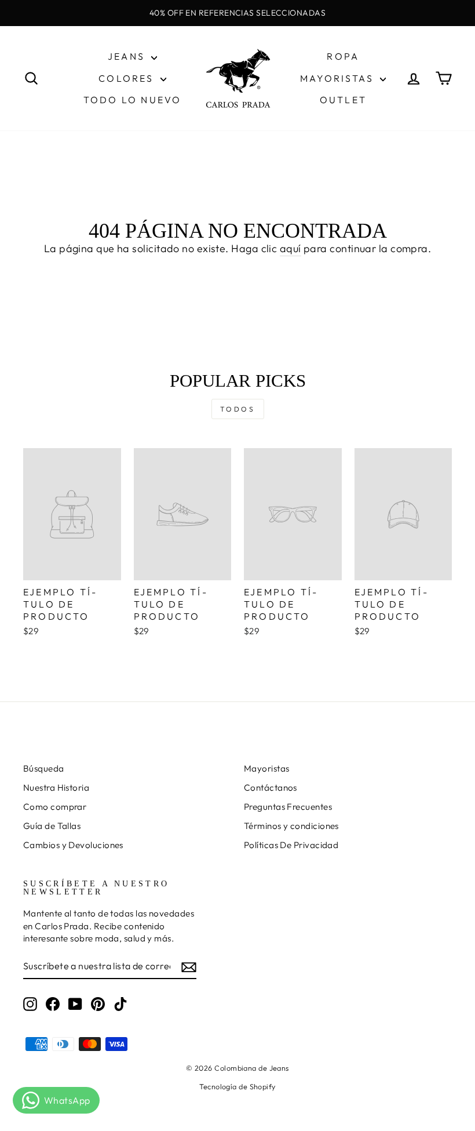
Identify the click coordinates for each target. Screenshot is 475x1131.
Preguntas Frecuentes (288, 806)
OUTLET (343, 100)
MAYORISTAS (338, 78)
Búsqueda (43, 768)
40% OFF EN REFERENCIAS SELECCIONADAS (237, 13)
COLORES (128, 78)
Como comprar (54, 806)
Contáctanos (270, 787)
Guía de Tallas (52, 825)
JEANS (128, 56)
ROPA (343, 56)
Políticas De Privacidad (291, 844)
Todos (237, 409)
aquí (290, 248)
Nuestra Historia (56, 787)
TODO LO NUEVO (132, 100)
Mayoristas (267, 768)
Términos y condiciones (291, 825)
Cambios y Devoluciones (73, 844)
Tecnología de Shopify (237, 1086)
